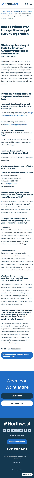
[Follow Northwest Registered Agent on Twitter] (8, 430)
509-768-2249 (17, 449)
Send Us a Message (17, 442)
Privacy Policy (17, 466)
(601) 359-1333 (11, 184)
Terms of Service (17, 470)
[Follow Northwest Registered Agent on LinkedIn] (13, 430)
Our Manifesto (17, 462)
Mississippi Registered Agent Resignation (16, 355)
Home (3, 11)
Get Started (17, 403)
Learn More (17, 396)
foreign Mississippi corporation (15, 125)
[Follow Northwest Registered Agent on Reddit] (29, 430)
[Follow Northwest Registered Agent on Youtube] (4, 430)
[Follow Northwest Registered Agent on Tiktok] (25, 430)
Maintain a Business (13, 11)
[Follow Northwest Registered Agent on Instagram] (21, 430)
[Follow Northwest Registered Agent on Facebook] (17, 430)
